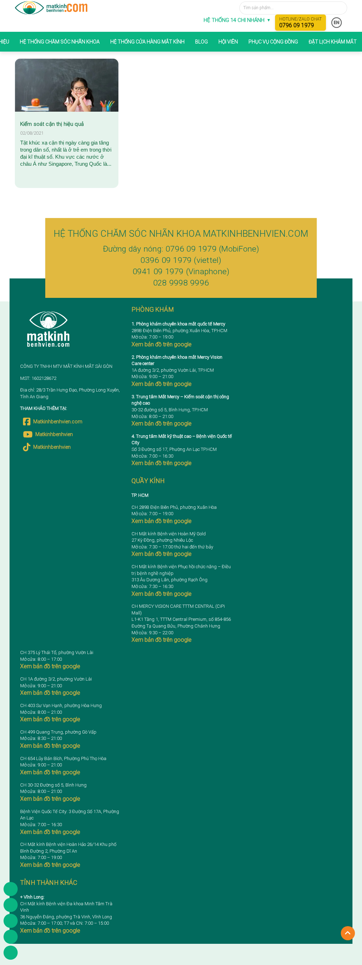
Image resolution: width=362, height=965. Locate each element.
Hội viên (228, 42)
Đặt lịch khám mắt (333, 42)
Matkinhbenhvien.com (57, 421)
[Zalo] (11, 937)
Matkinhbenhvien (54, 434)
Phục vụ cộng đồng (273, 42)
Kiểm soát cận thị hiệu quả (52, 124)
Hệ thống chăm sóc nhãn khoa (60, 42)
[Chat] (11, 953)
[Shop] (11, 889)
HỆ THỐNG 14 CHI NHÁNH (237, 20)
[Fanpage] (11, 905)
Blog (201, 42)
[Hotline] (11, 921)
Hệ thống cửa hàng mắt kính (147, 42)
